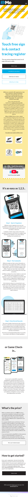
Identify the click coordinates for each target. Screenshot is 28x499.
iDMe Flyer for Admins (14, 76)
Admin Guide (14, 66)
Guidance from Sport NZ (17, 102)
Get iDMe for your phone (14, 71)
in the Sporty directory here (14, 466)
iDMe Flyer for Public (14, 82)
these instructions (9, 467)
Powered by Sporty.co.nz (14, 494)
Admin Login (15, 496)
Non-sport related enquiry (14, 442)
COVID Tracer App (9, 97)
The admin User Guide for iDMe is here (14, 132)
